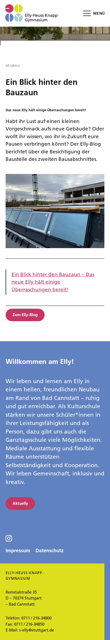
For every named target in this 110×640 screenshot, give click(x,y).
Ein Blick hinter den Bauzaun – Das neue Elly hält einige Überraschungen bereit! (52, 282)
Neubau (13, 65)
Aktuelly (20, 503)
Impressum (18, 550)
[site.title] (31, 13)
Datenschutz (50, 550)
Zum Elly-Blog (25, 314)
